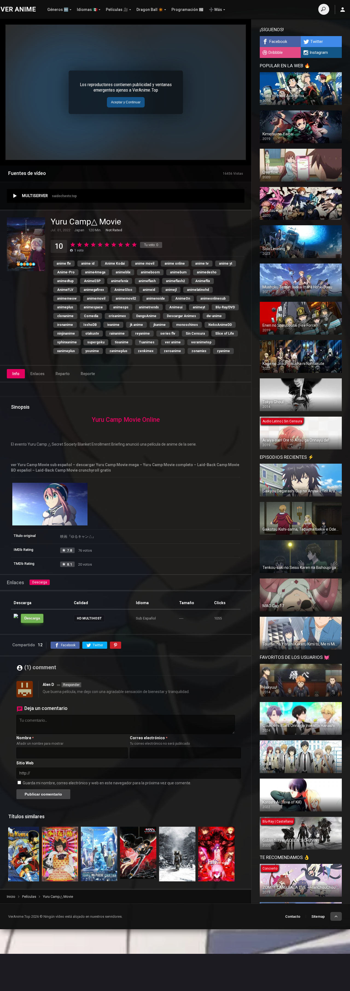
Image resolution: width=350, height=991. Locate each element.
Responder (71, 685)
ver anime (173, 342)
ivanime (113, 325)
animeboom (150, 272)
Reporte (88, 374)
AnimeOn (182, 298)
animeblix (123, 272)
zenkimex (145, 351)
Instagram (319, 52)
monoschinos (187, 325)
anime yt (225, 263)
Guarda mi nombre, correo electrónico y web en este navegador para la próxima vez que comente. (107, 783)
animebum (178, 272)
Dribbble (276, 52)
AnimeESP (92, 281)
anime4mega (95, 272)
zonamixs (198, 351)
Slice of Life (224, 333)
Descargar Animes (181, 316)
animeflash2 (175, 281)
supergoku (95, 342)
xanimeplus (66, 351)
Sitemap (318, 916)
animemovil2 (126, 298)
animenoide (155, 298)
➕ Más (215, 9)
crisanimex (117, 316)
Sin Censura (195, 333)
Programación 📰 (187, 9)
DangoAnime (146, 316)
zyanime (223, 351)
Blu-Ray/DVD (225, 307)
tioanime (122, 342)
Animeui (175, 307)
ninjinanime (66, 333)
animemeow (67, 298)
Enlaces (37, 374)
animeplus (65, 307)
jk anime (136, 325)
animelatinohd (198, 290)
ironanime (65, 325)
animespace (93, 307)
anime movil (144, 263)
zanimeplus (118, 351)
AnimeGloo (123, 290)
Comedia (91, 316)
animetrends (149, 307)
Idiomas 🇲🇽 (87, 9)
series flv (167, 333)
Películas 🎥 (117, 9)
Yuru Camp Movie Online (126, 419)
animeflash (147, 281)
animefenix (119, 281)
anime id (87, 263)
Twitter (316, 41)
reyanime (142, 333)
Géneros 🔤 (57, 9)
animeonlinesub (213, 298)
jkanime (159, 325)
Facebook (278, 41)
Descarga (39, 582)
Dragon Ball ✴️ (149, 9)
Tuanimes (146, 342)
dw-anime (214, 316)
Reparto (63, 374)
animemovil (96, 298)
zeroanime (172, 351)
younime (92, 351)
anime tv (202, 263)
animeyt (199, 307)
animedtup (65, 281)
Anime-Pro (66, 272)
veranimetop (201, 342)
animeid (149, 290)
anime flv (64, 263)
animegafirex (94, 290)
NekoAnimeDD (220, 325)
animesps (121, 307)
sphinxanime (67, 342)
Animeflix (202, 281)
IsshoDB (90, 325)
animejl (171, 290)
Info (15, 374)
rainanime (117, 333)
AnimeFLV (65, 290)
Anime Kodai (115, 263)
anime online (175, 263)
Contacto (292, 916)
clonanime (65, 316)
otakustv (92, 333)
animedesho (207, 272)
